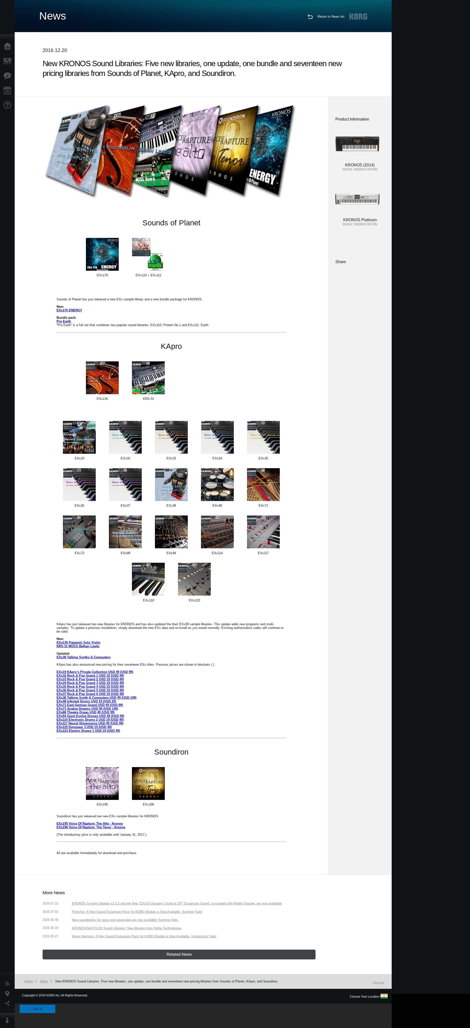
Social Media (8, 1003)
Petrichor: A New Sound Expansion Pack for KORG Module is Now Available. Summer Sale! (137, 912)
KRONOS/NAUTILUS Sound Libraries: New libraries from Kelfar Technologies (127, 928)
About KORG (8, 1020)
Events (8, 90)
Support (8, 105)
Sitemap (378, 983)
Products (8, 61)
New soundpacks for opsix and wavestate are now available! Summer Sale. (125, 920)
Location (8, 994)
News (8, 984)
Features (8, 76)
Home (8, 46)
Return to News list (330, 16)
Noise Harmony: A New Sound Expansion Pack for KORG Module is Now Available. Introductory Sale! (144, 936)
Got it (37, 1009)
